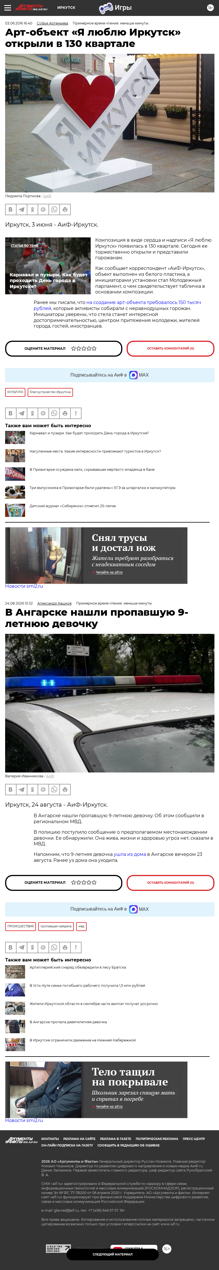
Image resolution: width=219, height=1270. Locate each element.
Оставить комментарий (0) (170, 348)
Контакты (50, 1139)
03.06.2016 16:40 (18, 23)
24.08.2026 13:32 (19, 603)
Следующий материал (113, 1254)
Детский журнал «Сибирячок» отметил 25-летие (73, 506)
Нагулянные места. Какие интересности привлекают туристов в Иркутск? (95, 451)
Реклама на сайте (79, 1139)
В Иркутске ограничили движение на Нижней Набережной (83, 1040)
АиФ (47, 196)
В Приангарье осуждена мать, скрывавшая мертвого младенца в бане (92, 469)
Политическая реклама (157, 1139)
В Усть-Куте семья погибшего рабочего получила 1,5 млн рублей (87, 985)
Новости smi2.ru (24, 586)
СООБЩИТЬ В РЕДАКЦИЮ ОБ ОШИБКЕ (129, 1145)
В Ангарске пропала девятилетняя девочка (68, 1022)
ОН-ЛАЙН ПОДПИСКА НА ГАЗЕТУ (67, 1145)
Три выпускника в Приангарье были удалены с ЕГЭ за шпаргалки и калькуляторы (102, 488)
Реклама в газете (115, 1139)
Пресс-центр (194, 1139)
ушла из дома (130, 854)
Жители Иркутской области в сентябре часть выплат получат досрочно (94, 1004)
